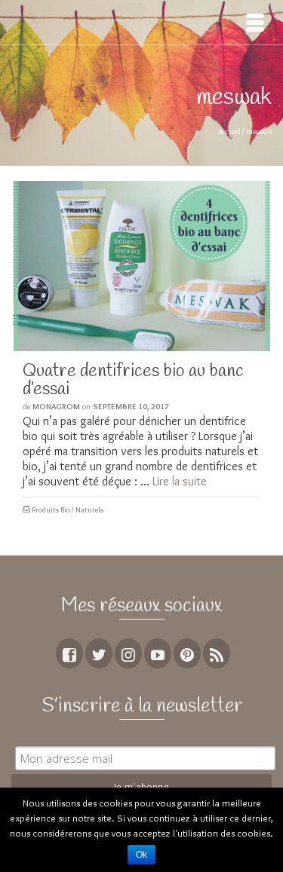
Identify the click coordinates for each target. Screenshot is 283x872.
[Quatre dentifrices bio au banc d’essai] (141, 266)
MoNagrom (56, 406)
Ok (141, 854)
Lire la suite (179, 481)
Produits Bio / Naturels (67, 510)
